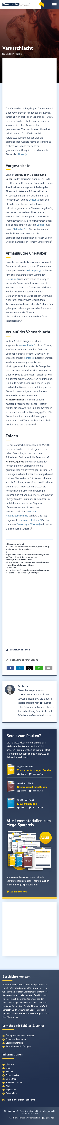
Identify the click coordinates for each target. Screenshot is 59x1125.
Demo (23, 774)
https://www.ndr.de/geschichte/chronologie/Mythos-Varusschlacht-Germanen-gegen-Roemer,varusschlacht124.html (27, 557)
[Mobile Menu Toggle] (54, 4)
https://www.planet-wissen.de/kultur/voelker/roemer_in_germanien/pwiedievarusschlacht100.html (27, 547)
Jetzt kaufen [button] (38, 774)
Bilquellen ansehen (20, 649)
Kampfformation (15, 400)
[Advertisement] (29, 83)
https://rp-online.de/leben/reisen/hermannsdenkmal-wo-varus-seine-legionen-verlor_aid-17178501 (27, 570)
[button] (29, 650)
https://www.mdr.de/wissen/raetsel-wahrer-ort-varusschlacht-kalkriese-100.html (27, 564)
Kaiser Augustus (15, 462)
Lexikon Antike (14, 54)
